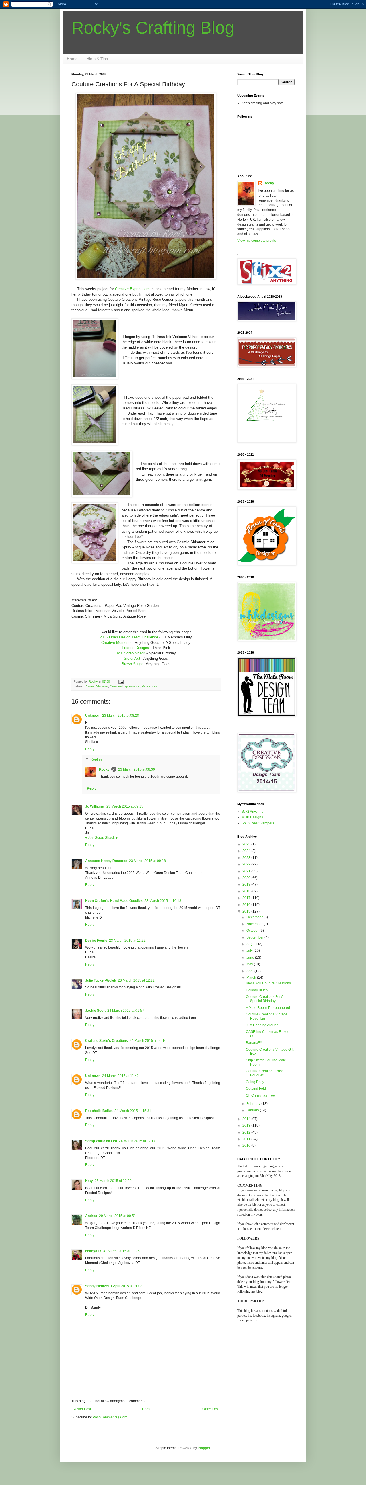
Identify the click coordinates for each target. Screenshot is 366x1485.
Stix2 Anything (253, 812)
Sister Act (132, 658)
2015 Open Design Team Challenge (129, 637)
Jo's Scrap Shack (130, 653)
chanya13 (93, 1251)
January (253, 1110)
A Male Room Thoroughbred (268, 1008)
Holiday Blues (257, 990)
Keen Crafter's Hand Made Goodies (114, 901)
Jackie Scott (95, 1011)
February (253, 1104)
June (250, 958)
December (255, 917)
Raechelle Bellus (99, 1111)
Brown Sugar (132, 664)
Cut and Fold (256, 1089)
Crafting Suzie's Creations (106, 1041)
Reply (89, 749)
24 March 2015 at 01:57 (125, 1011)
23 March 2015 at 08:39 (136, 769)
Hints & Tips (97, 58)
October (253, 931)
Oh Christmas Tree (260, 1095)
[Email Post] (120, 681)
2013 (246, 1125)
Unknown (92, 716)
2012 (246, 1132)
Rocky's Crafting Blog (152, 27)
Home (72, 58)
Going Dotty (255, 1082)
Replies (96, 759)
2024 (246, 851)
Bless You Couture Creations (268, 983)
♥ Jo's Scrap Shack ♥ (101, 838)
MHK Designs (252, 817)
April (250, 971)
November (255, 924)
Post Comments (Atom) (110, 1417)
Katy (89, 1181)
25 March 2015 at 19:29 (113, 1181)
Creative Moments (117, 642)
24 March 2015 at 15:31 (132, 1111)
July (250, 951)
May (250, 964)
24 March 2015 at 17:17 (137, 1141)
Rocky (104, 769)
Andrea (91, 1216)
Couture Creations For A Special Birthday (264, 999)
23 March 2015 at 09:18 (147, 861)
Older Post (210, 1409)
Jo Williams (95, 806)
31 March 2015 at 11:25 (121, 1251)
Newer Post (82, 1409)
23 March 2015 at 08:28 (120, 716)
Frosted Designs (135, 648)
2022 (246, 864)
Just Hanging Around (262, 1025)
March (251, 978)
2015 (246, 911)
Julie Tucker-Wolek (100, 980)
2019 (246, 884)
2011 (246, 1139)
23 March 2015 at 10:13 (162, 901)
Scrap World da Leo (101, 1141)
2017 (246, 898)
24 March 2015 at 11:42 (120, 1076)
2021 (246, 871)
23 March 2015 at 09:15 (124, 806)
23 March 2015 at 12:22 (136, 980)
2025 (246, 844)
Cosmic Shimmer (96, 686)
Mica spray (149, 686)
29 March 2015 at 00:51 (117, 1216)
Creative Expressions (132, 289)
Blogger (204, 1448)
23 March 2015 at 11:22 (127, 941)
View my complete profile (256, 241)
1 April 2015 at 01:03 (126, 1286)
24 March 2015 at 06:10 (148, 1041)
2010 (246, 1146)
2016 (246, 905)
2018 (246, 891)
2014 (246, 1119)
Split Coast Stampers (258, 823)
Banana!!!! (254, 1043)
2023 (246, 858)
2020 (246, 878)
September (255, 937)
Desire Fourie (96, 941)
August (252, 944)
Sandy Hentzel (97, 1286)
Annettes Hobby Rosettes (106, 861)
